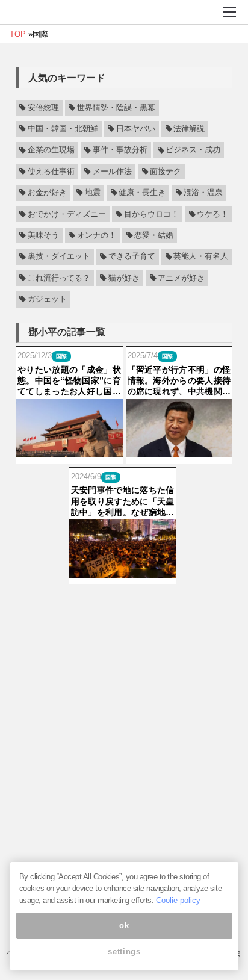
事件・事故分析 (120, 150)
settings (124, 951)
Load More (124, 603)
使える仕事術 (51, 171)
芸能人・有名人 (200, 257)
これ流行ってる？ (59, 278)
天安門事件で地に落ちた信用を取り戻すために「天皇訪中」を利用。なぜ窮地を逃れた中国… (123, 501)
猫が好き (124, 278)
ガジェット (47, 299)
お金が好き (47, 192)
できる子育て (131, 257)
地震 (93, 192)
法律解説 (189, 129)
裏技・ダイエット (59, 257)
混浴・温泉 (203, 192)
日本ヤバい (135, 129)
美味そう (43, 235)
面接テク (165, 171)
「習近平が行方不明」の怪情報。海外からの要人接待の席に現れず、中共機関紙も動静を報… (179, 381)
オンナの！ (96, 235)
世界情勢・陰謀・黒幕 (116, 108)
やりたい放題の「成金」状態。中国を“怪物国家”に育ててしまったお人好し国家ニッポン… (69, 381)
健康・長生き (142, 192)
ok (124, 925)
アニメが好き (181, 278)
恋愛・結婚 (153, 235)
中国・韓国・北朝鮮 (63, 129)
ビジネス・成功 (193, 150)
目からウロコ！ (151, 214)
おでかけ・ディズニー (67, 214)
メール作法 (112, 171)
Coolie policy (178, 900)
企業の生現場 (51, 150)
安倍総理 (43, 108)
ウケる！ (212, 214)
